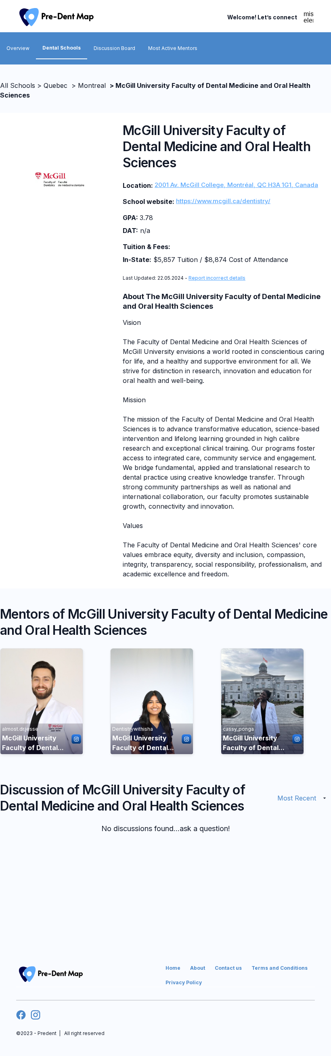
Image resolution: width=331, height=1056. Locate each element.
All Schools (17, 85)
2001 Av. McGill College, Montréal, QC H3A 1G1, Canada (236, 185)
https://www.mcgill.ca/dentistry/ (223, 201)
